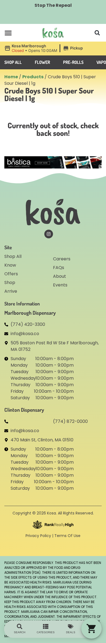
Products (32, 77)
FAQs (58, 267)
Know (10, 265)
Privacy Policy (38, 535)
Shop (9, 282)
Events (60, 285)
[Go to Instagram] (48, 234)
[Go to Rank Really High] (53, 524)
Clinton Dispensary (24, 409)
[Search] (19, 626)
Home (11, 77)
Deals (70, 632)
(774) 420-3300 (28, 324)
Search (19, 632)
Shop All (12, 256)
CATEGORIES (46, 632)
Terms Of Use (67, 535)
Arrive (10, 291)
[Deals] (70, 626)
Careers (61, 259)
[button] (8, 33)
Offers (11, 274)
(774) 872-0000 (70, 421)
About (59, 276)
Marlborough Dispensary (30, 312)
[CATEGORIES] (45, 626)
